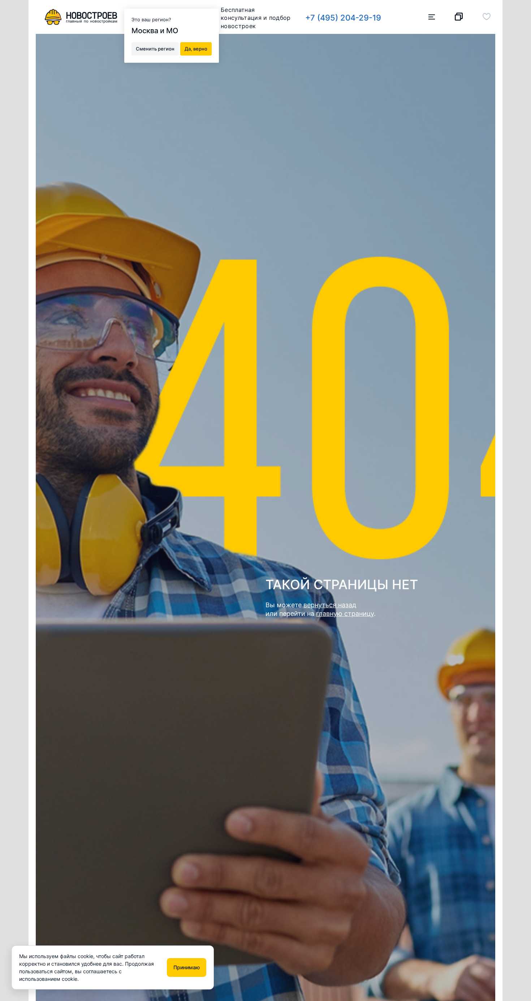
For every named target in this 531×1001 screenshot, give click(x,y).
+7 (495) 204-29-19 (343, 17)
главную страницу (345, 613)
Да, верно (196, 48)
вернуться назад (329, 605)
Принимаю (186, 967)
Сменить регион (155, 48)
